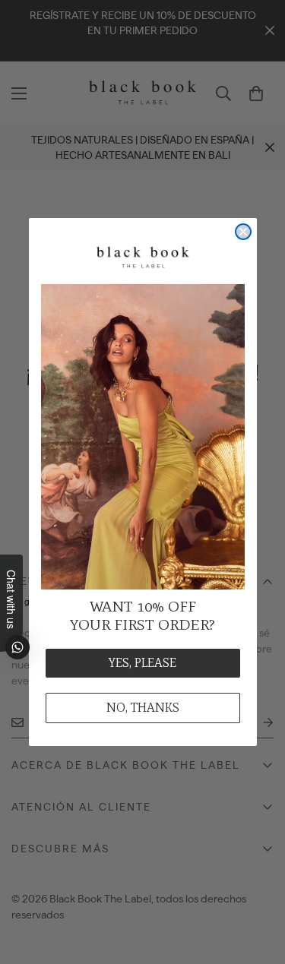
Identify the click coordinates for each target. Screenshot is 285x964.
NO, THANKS (142, 707)
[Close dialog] (243, 231)
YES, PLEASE (142, 663)
